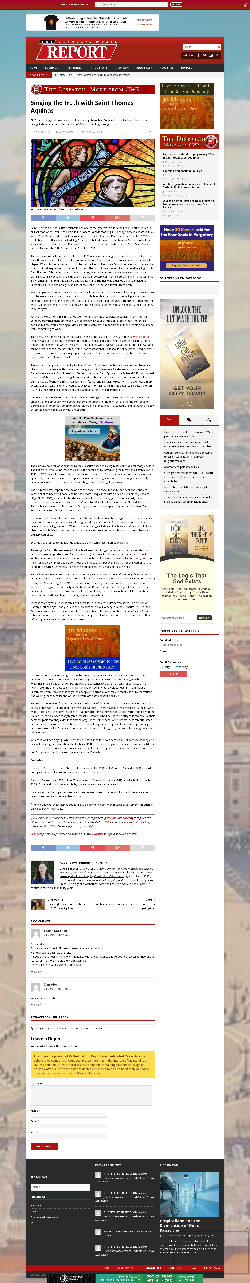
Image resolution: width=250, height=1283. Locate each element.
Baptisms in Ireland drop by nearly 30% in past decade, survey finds (188, 155)
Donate (186, 67)
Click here (36, 834)
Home (34, 67)
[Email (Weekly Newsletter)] (211, 55)
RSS (33, 1223)
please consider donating (118, 818)
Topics (121, 67)
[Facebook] (198, 55)
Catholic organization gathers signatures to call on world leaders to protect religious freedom (188, 457)
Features (74, 67)
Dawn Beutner (66, 131)
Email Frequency (170, 662)
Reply (37, 971)
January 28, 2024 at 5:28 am (57, 989)
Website (35, 1132)
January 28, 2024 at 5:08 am (57, 935)
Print (148, 131)
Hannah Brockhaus (174, 211)
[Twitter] (204, 55)
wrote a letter (141, 336)
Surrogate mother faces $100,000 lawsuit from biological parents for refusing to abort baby (188, 477)
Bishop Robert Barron (174, 1235)
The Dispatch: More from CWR (189, 141)
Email (34, 1121)
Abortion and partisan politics (182, 171)
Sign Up (176, 4)
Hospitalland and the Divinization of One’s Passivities (180, 1225)
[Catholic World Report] (125, 62)
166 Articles (101, 862)
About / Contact (125, 1267)
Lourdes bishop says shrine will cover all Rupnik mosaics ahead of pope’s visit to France (189, 204)
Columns (51, 67)
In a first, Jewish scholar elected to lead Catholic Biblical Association (189, 185)
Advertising (174, 1267)
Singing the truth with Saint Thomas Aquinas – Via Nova (69, 1028)
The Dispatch (100, 67)
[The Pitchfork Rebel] (98, 1175)
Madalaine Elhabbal (174, 162)
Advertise (166, 67)
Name (35, 1110)
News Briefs (37, 75)
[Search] (219, 46)
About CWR (144, 67)
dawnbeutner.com (93, 884)
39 (186, 195)
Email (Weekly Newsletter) (45, 1217)
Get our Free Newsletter (76, 4)
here (137, 558)
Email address (169, 640)
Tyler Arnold (171, 191)
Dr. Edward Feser (173, 175)
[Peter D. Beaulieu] (98, 1233)
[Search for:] (200, 46)
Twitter (34, 1211)
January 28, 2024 (44, 131)
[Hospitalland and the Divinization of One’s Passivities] (189, 1194)
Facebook (36, 1205)
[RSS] (217, 55)
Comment (37, 1083)
